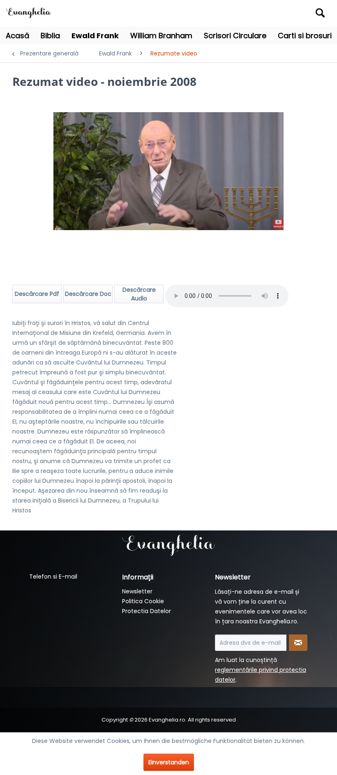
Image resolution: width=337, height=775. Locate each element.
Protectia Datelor (146, 611)
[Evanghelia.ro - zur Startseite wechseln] (30, 12)
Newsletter (137, 591)
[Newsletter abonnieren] (298, 642)
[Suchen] (320, 13)
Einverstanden (168, 762)
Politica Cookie (143, 601)
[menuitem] (288, 13)
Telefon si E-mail (53, 576)
